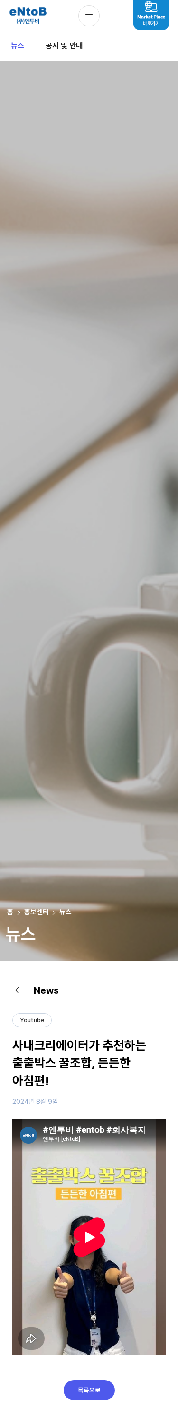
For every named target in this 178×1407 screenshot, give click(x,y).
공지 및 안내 (64, 45)
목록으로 (89, 1390)
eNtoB (28, 16)
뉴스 (17, 45)
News (46, 990)
